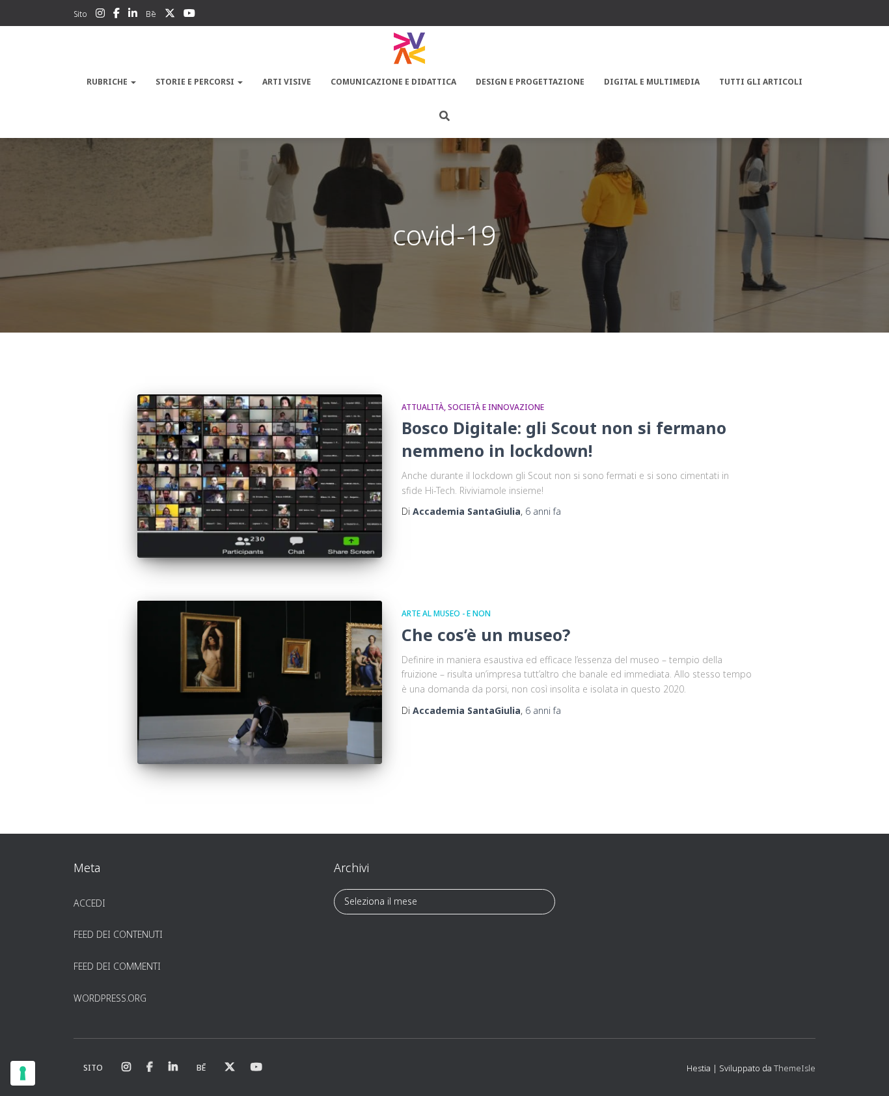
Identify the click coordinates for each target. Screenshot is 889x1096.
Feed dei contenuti (118, 934)
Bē (151, 14)
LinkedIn (132, 15)
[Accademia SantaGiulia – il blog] (444, 49)
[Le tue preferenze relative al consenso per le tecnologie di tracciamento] (22, 1073)
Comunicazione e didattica (393, 81)
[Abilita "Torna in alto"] (863, 1070)
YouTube (189, 15)
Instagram (100, 15)
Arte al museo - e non (446, 613)
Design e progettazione (530, 81)
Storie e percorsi (196, 81)
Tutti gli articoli (760, 81)
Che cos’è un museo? (486, 634)
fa (543, 511)
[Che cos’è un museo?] (259, 682)
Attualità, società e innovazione (473, 407)
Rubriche (108, 81)
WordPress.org (110, 998)
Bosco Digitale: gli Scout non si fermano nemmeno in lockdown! (564, 439)
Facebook (116, 15)
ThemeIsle (794, 1068)
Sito (80, 14)
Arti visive (286, 81)
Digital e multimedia (652, 81)
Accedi (89, 903)
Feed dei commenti (117, 966)
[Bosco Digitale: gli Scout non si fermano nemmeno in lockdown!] (259, 476)
